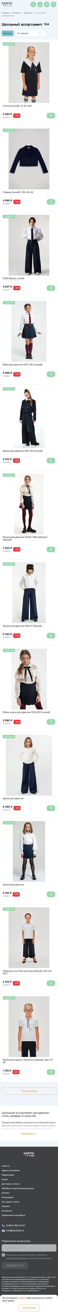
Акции (5, 1179)
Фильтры (7, 33)
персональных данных (16, 1258)
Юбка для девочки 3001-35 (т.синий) (22, 364)
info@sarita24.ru (15, 1230)
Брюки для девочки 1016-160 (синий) (23, 451)
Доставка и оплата (11, 1184)
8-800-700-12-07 (15, 1225)
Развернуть (27, 1133)
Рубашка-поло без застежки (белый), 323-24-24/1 (27, 972)
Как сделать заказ (10, 1202)
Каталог (17, 13)
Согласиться (29, 1307)
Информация (8, 1175)
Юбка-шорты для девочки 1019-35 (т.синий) (26, 712)
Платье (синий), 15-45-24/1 (17, 106)
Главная (5, 13)
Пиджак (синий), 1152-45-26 (18, 192)
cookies (21, 1298)
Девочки (28, 13)
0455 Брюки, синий (13, 278)
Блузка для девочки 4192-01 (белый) (22, 626)
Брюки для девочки (13, 798)
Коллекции (7, 1210)
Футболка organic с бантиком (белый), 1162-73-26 (28, 1061)
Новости (6, 1166)
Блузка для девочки (13, 884)
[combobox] (18, 33)
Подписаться (14, 1265)
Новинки (6, 1206)
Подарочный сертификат (13, 1215)
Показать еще (29, 1091)
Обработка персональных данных (18, 1188)
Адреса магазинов (10, 1170)
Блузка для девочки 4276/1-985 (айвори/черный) (25, 538)
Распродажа (8, 1197)
